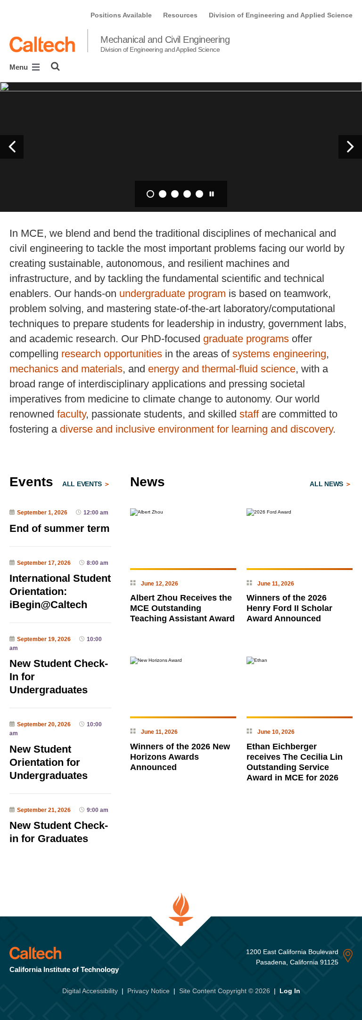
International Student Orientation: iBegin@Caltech (60, 591)
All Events (83, 484)
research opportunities (111, 354)
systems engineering (279, 354)
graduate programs (246, 339)
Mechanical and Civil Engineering (165, 43)
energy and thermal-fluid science (222, 369)
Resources (180, 15)
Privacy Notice (148, 991)
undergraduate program (172, 293)
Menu (19, 67)
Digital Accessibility (90, 991)
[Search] (55, 66)
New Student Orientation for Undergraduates (48, 762)
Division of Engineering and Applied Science (281, 15)
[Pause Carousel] (211, 194)
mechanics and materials (66, 369)
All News (327, 484)
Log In (290, 991)
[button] (12, 147)
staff (249, 414)
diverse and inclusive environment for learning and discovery (196, 429)
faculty (71, 414)
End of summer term (59, 528)
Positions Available (121, 15)
